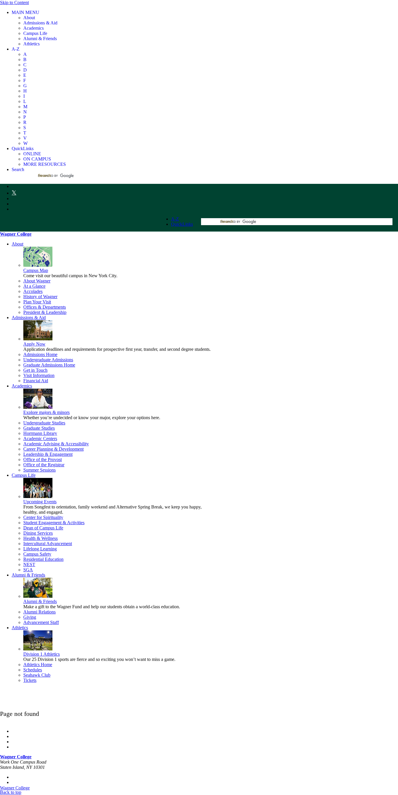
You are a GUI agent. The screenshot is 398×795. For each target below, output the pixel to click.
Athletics (20, 627)
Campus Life (24, 475)
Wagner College (15, 234)
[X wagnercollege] (14, 192)
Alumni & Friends (28, 574)
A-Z (16, 49)
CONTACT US (26, 777)
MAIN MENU (25, 12)
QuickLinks (23, 148)
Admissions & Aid (29, 317)
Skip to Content (14, 2)
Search (18, 169)
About (17, 243)
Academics (22, 385)
